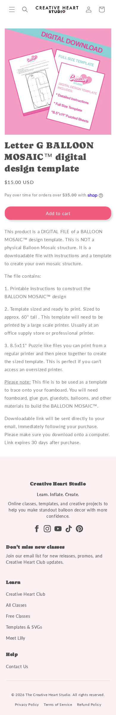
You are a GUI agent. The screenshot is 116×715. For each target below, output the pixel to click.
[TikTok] (68, 528)
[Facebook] (36, 528)
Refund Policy (89, 704)
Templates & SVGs (24, 627)
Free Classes (18, 616)
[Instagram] (47, 528)
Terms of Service (58, 704)
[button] (11, 9)
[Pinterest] (79, 528)
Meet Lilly (15, 638)
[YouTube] (58, 528)
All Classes (16, 605)
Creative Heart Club (25, 594)
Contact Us (17, 666)
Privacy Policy (27, 704)
